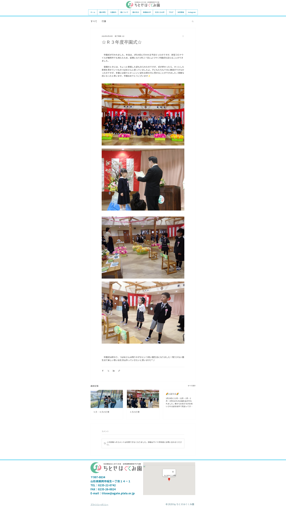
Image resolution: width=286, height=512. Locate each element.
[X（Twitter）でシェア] (108, 371)
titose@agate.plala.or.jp (118, 493)
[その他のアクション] (183, 36)
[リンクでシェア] (119, 371)
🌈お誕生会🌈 (172, 394)
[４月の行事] (143, 399)
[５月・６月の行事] (107, 399)
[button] (193, 21)
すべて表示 (192, 386)
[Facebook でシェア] (103, 371)
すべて (93, 21)
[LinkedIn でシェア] (114, 371)
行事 (104, 21)
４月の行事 (135, 412)
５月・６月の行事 (101, 412)
